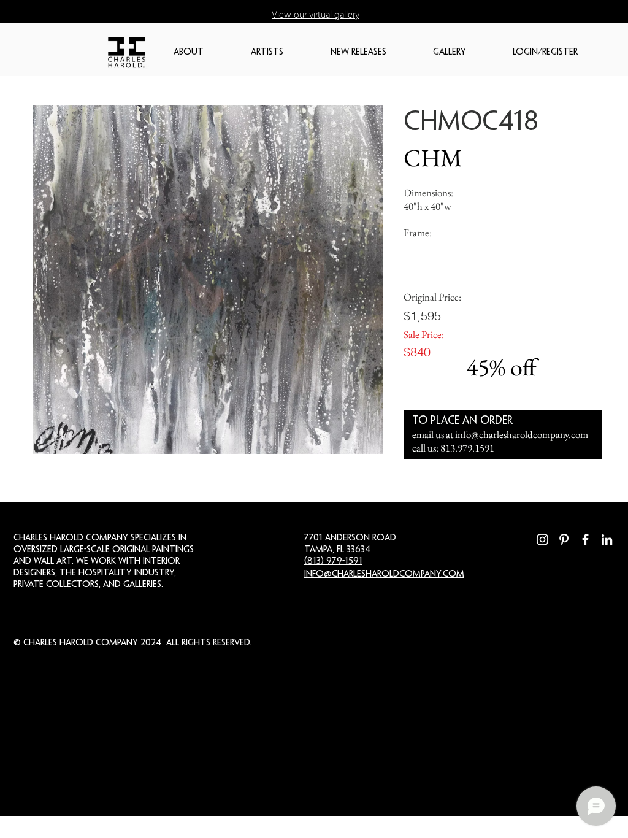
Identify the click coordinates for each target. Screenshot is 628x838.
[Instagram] (542, 539)
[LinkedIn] (607, 539)
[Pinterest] (564, 539)
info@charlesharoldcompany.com (521, 434)
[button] (206, 52)
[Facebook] (585, 539)
